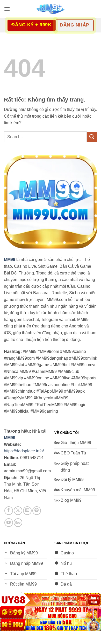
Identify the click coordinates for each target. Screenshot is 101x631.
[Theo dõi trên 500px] (18, 522)
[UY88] (50, 599)
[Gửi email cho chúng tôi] (27, 510)
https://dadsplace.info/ (24, 451)
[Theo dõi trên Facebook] (8, 510)
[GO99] (50, 612)
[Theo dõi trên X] (18, 510)
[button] (7, 9)
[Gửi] (92, 137)
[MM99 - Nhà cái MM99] (50, 9)
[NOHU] (50, 625)
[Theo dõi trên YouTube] (8, 522)
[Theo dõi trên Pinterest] (36, 510)
